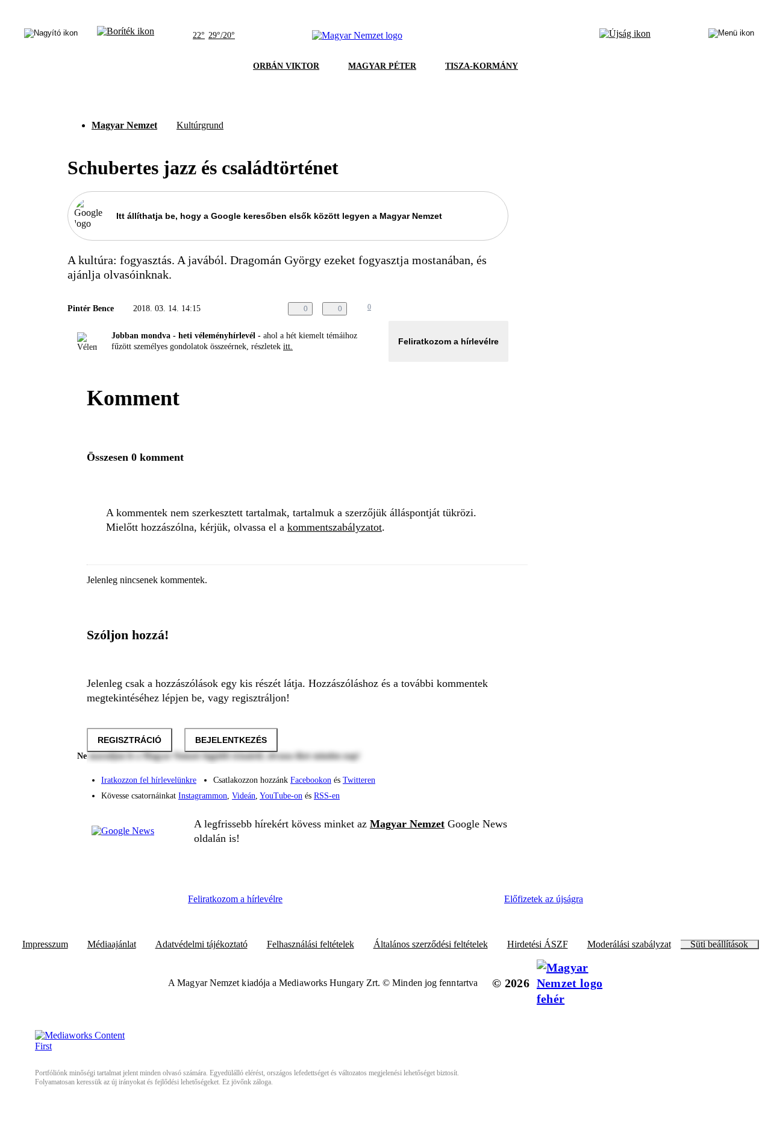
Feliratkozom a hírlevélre (448, 341)
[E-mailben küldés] (453, 309)
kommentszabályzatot (334, 527)
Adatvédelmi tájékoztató (201, 944)
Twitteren (359, 780)
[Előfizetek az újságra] (625, 35)
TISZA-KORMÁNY (481, 66)
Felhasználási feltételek (310, 944)
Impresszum (45, 944)
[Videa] (443, 791)
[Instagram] (467, 774)
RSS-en (327, 795)
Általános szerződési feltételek (430, 944)
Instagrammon (202, 795)
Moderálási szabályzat (629, 944)
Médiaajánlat (111, 944)
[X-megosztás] (477, 309)
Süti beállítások (719, 944)
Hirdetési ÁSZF (537, 944)
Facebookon (310, 780)
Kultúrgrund (199, 125)
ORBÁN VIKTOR (286, 66)
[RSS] (491, 791)
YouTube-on (281, 795)
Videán (243, 795)
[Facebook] (443, 774)
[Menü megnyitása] (731, 35)
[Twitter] (491, 774)
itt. (288, 346)
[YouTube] (467, 791)
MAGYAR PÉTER (382, 66)
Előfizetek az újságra (543, 899)
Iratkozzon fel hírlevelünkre (148, 780)
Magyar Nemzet (124, 125)
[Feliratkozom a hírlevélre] (126, 36)
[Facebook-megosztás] (501, 309)
